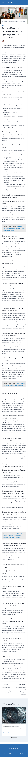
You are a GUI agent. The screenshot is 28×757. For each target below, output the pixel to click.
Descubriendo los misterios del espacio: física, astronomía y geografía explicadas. (7, 688)
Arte (3, 25)
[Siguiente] (24, 721)
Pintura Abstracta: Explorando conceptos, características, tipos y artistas (12, 728)
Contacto (6, 754)
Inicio (10, 754)
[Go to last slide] (4, 721)
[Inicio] (2, 21)
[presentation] (14, 715)
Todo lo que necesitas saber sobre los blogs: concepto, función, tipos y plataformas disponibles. (21, 689)
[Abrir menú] (25, 2)
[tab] (11, 737)
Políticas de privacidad (19, 754)
